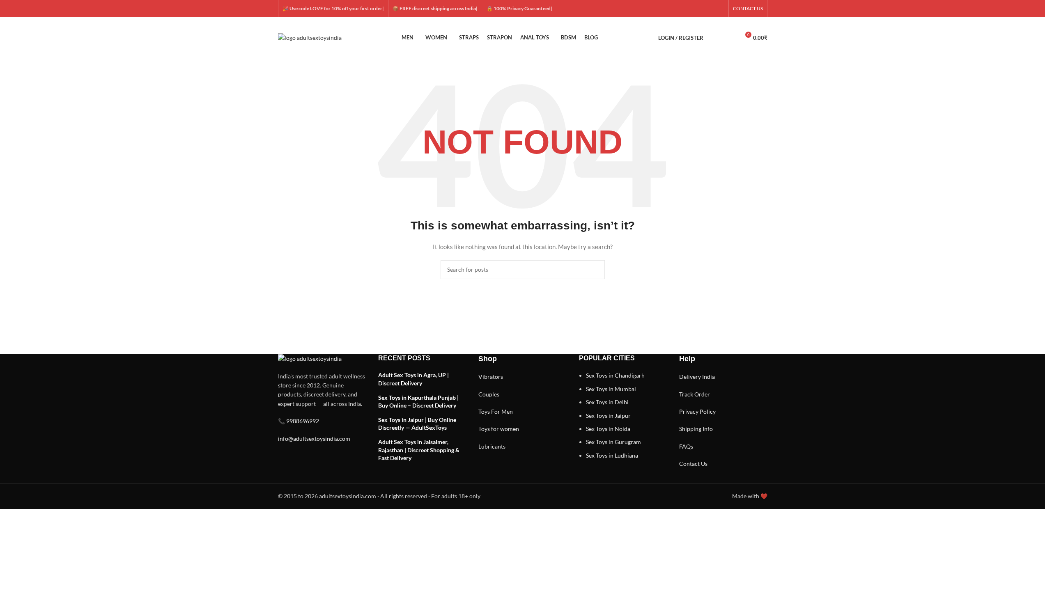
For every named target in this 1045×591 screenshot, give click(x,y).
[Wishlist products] (729, 38)
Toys (484, 411)
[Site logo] (310, 37)
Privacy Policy (697, 411)
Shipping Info (696, 428)
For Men (502, 411)
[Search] (714, 38)
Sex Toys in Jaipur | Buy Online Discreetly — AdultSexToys (417, 423)
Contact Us (693, 463)
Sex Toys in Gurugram (613, 441)
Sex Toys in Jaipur (608, 415)
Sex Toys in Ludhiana (612, 455)
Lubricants (491, 446)
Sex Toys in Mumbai (611, 388)
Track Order (694, 394)
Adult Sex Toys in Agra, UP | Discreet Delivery (413, 379)
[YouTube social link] (709, 8)
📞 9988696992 (298, 420)
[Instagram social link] (700, 8)
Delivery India (697, 376)
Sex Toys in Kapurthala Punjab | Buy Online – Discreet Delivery (418, 401)
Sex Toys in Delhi (607, 402)
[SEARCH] (595, 269)
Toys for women (498, 428)
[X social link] (690, 8)
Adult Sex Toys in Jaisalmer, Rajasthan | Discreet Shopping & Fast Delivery (418, 449)
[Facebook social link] (680, 8)
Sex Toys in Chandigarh (615, 375)
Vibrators (490, 376)
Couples (488, 394)
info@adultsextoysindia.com (314, 438)
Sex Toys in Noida (608, 428)
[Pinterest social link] (719, 8)
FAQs (686, 446)
